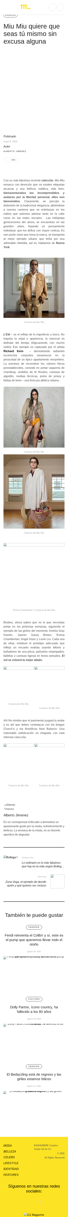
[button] (6, 7)
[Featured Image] (34, 974)
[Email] (23, 169)
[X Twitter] (17, 169)
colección (47, 180)
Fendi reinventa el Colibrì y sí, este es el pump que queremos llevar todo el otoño (34, 939)
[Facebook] (12, 169)
